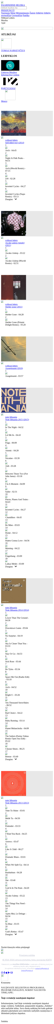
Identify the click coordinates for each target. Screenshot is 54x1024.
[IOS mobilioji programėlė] (6, 972)
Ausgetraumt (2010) (14, 368)
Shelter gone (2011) (13, 307)
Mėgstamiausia (22, 13)
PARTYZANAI (8, 88)
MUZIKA (20, 5)
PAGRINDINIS (8, 5)
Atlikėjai (39, 13)
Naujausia (5, 13)
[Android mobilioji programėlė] (9, 972)
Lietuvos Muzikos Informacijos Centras (10, 73)
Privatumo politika (27, 955)
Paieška (26, 15)
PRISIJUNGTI (7, 10)
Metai (12, 13)
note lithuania (11, 417)
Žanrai (32, 13)
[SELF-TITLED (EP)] (13, 135)
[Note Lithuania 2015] (13, 412)
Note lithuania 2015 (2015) (17, 419)
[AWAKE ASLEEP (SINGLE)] (13, 235)
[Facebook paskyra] (4, 972)
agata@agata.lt (27, 970)
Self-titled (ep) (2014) (14, 142)
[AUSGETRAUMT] (13, 360)
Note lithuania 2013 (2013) (17, 803)
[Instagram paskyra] (2, 972)
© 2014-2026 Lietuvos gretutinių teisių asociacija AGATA (27, 960)
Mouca (4, 101)
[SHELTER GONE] (13, 299)
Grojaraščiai (17, 15)
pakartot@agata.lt (42, 968)
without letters (11, 140)
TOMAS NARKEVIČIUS (13, 50)
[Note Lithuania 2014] (13, 602)
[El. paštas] (12, 972)
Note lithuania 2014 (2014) (17, 610)
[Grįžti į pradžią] (2, 2)
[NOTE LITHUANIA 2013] (13, 795)
